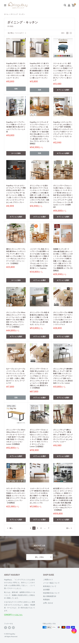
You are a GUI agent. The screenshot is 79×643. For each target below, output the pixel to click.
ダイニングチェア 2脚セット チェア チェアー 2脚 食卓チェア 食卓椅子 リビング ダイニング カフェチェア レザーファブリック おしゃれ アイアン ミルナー (63, 436)
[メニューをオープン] (5, 5)
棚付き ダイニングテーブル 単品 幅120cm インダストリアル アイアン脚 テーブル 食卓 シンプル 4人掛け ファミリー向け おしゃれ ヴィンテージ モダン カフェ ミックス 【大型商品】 (16, 256)
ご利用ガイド (48, 579)
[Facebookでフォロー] (5, 627)
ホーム (6, 14)
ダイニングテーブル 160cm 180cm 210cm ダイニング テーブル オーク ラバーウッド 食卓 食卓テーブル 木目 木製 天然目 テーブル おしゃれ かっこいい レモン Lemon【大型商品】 (16, 437)
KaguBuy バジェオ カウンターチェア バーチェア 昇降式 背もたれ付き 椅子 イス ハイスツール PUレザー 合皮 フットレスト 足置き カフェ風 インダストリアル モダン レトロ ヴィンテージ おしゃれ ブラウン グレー (16, 194)
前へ (11, 528)
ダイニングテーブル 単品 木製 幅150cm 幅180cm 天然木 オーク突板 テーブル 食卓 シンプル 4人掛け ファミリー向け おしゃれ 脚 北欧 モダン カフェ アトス (39, 318)
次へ (67, 528)
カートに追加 (16, 153)
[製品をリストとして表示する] (71, 33)
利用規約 (46, 599)
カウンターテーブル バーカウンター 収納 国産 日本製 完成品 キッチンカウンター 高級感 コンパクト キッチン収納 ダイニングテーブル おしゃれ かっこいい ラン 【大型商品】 (16, 496)
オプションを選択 (63, 90)
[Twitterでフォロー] (9, 627)
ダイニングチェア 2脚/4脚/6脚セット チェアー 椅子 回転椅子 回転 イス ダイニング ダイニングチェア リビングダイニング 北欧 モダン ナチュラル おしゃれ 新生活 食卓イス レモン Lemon (63, 376)
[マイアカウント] (69, 5)
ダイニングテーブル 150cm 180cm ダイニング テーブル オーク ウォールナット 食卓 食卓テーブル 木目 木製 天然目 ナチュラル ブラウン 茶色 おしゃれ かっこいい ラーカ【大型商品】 (16, 320)
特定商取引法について (51, 593)
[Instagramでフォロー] (13, 627)
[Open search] (65, 5)
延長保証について (49, 586)
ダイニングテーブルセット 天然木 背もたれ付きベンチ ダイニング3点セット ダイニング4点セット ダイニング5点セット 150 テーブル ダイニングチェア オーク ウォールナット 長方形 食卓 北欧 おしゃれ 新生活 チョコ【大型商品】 (39, 378)
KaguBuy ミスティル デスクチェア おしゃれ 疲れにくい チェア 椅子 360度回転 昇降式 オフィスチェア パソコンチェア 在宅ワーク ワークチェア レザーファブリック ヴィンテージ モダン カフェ (63, 130)
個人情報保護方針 (49, 596)
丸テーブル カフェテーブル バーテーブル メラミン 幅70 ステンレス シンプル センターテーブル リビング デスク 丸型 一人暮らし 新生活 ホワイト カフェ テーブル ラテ (16, 376)
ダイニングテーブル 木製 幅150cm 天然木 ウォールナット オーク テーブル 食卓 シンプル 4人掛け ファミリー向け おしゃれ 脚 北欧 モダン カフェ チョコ (63, 318)
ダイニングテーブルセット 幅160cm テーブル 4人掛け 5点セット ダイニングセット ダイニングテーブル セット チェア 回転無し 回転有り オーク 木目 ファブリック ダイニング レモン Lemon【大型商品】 (39, 438)
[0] (73, 5)
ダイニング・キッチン (17, 14)
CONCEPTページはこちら (13, 614)
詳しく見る (39, 557)
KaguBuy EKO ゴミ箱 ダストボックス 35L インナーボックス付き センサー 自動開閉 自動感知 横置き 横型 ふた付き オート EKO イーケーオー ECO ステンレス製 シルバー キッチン (16, 71)
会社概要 (46, 589)
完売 (15, 89)
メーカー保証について (51, 583)
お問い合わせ (48, 603)
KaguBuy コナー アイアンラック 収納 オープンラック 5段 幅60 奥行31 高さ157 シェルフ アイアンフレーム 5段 (16, 127)
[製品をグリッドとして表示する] (67, 33)
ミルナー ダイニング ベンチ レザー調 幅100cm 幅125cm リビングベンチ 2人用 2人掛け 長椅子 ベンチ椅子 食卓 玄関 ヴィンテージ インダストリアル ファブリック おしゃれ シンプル (39, 496)
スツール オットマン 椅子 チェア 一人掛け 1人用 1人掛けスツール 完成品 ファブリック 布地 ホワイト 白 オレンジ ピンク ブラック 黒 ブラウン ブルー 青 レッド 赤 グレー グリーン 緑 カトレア (63, 72)
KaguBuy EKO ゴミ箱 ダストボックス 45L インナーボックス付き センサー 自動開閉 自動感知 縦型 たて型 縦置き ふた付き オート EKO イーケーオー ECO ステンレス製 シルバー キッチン (39, 71)
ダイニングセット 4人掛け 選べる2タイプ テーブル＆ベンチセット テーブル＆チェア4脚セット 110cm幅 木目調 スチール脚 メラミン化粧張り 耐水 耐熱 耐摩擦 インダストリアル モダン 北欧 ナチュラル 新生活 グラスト (39, 194)
